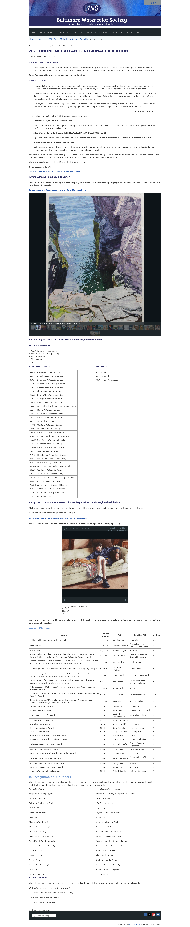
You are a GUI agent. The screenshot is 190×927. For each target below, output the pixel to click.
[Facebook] (145, 914)
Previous (65, 600)
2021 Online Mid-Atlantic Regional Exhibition (69, 39)
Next (125, 600)
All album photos (72, 529)
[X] (149, 914)
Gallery (42, 39)
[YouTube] (153, 914)
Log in (152, 2)
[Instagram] (158, 914)
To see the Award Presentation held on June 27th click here (57, 190)
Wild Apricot (134, 924)
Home (33, 39)
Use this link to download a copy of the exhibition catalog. (54, 171)
